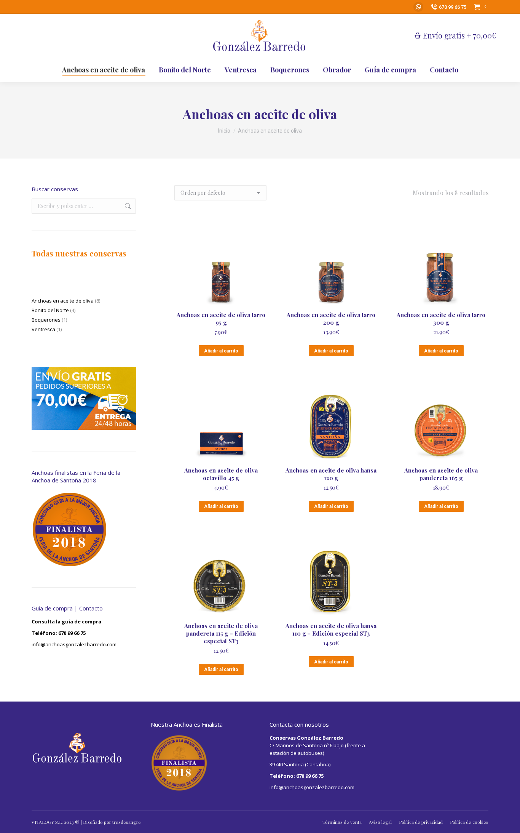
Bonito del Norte (50, 310)
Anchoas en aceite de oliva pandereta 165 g (441, 474)
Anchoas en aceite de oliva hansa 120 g (331, 474)
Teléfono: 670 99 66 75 (59, 633)
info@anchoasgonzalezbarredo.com (74, 644)
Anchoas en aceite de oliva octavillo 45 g (221, 474)
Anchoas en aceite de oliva (63, 300)
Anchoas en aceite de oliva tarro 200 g (331, 318)
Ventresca (43, 329)
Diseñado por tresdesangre (112, 822)
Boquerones (46, 319)
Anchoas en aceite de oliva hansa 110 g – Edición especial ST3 (331, 629)
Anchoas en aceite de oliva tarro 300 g (441, 318)
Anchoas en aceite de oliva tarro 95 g (221, 318)
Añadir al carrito (221, 351)
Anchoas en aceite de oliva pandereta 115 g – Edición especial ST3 (221, 633)
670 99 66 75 (452, 7)
